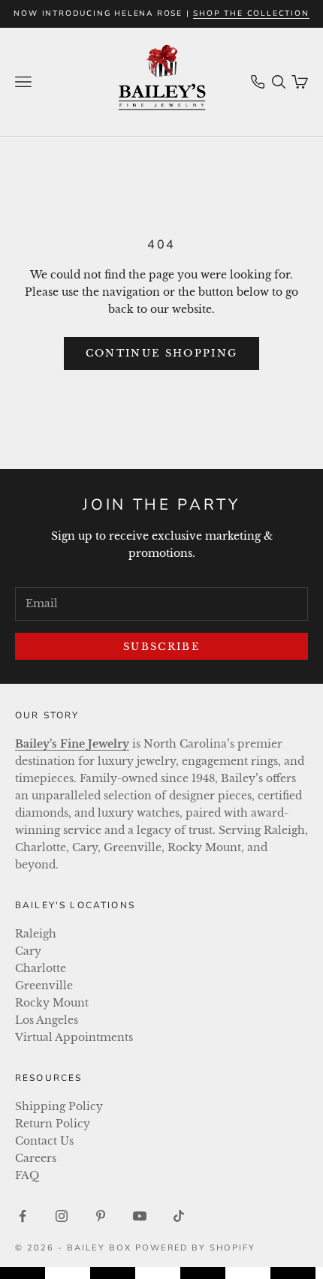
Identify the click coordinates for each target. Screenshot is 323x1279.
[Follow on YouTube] (139, 1215)
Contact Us (44, 1141)
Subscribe (161, 646)
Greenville (44, 985)
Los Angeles (46, 1020)
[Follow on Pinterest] (100, 1215)
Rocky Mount (52, 1003)
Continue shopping (162, 353)
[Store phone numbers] (257, 81)
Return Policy (52, 1123)
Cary (28, 951)
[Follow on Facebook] (22, 1215)
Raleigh (35, 933)
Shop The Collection (251, 13)
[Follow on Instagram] (61, 1215)
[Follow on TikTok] (178, 1215)
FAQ (27, 1175)
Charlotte (40, 968)
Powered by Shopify (195, 1247)
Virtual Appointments (74, 1037)
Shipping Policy (59, 1106)
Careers (35, 1158)
